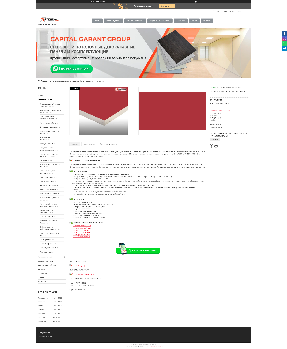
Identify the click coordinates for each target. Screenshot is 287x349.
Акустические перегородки (45, 138)
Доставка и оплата (45, 261)
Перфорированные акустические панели (48, 149)
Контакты (207, 21)
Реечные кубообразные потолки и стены (49, 155)
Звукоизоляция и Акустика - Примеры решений (50, 105)
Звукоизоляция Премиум (49, 193)
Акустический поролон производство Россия (48, 205)
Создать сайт (93, 1)
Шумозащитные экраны (49, 127)
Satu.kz (153, 345)
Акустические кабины (48, 123)
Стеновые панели (46, 217)
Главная (97, 21)
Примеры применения (81, 235)
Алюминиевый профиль (49, 185)
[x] (216, 146)
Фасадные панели (46, 144)
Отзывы (194, 21)
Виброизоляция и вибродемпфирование (48, 228)
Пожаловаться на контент (154, 347)
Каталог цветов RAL (81, 230)
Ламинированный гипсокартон (67, 81)
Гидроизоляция (46, 252)
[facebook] (211, 146)
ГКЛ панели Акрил (46, 177)
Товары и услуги (112, 21)
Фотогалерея (43, 269)
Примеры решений (134, 21)
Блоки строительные (48, 189)
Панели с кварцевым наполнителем (47, 172)
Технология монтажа (81, 232)
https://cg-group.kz (80, 265)
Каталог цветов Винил (82, 226)
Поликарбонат (45, 240)
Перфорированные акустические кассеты (48, 117)
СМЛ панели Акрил (47, 181)
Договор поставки (45, 337)
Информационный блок (159, 21)
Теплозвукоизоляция (48, 248)
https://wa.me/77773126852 (84, 274)
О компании (180, 21)
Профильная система (81, 237)
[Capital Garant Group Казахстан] (49, 19)
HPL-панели (44, 160)
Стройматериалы (46, 244)
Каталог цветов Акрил (82, 228)
